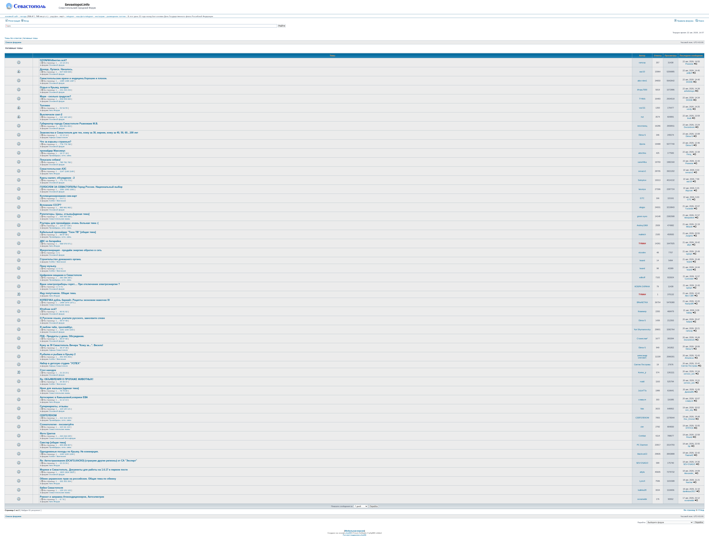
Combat (642, 436)
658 (61, 99)
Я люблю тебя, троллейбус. (56, 327)
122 (69, 490)
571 (69, 244)
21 (61, 373)
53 (61, 108)
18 (66, 153)
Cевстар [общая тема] (53, 442)
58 (66, 321)
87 (64, 235)
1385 (62, 81)
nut (642, 117)
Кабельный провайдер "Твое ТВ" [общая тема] (68, 232)
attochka (642, 153)
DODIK (689, 82)
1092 (67, 189)
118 (68, 226)
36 (61, 348)
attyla (642, 472)
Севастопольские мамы (59, 219)
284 (65, 278)
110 (61, 427)
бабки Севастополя (51, 487)
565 (65, 217)
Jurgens (689, 236)
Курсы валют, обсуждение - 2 (57, 177)
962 (69, 208)
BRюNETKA (642, 302)
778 (61, 144)
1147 (62, 171)
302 (61, 481)
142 (65, 117)
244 (65, 436)
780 (69, 144)
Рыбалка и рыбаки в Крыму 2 (58, 354)
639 (69, 72)
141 (61, 117)
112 (68, 427)
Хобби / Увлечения (57, 201)
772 (65, 180)
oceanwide (642, 499)
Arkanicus (689, 358)
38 (66, 348)
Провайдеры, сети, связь (60, 155)
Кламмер (642, 311)
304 (69, 481)
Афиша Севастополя (58, 137)
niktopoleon (689, 218)
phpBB (348, 533)
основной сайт (11, 16)
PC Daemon (642, 445)
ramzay (642, 62)
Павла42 (689, 455)
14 (64, 63)
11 (61, 400)
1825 (72, 472)
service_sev (689, 374)
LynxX (642, 481)
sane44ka (642, 162)
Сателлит (689, 279)
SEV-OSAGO (642, 463)
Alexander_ (689, 473)
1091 (62, 189)
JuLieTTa (642, 390)
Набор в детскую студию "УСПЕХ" (60, 363)
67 (64, 339)
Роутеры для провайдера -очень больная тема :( (69, 223)
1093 (72, 189)
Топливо (45, 105)
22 (64, 373)
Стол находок (48, 370)
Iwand (642, 260)
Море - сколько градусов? (55, 96)
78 (61, 391)
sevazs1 (642, 171)
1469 (62, 303)
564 (61, 217)
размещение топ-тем (116, 16)
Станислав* (642, 338)
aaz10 (642, 72)
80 (66, 391)
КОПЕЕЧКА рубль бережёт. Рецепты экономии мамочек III (75, 300)
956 (65, 445)
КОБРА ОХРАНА (642, 286)
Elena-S (642, 135)
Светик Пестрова (642, 364)
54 (64, 108)
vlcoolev (642, 252)
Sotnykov (642, 180)
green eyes (642, 216)
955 (61, 445)
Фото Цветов (47, 433)
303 (65, 481)
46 (64, 382)
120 (65, 409)
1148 (67, 171)
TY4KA (642, 99)
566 (69, 217)
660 (69, 99)
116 (61, 226)
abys (689, 245)
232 (65, 90)
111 (65, 427)
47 (66, 382)
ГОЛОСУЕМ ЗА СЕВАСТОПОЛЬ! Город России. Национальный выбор (81, 186)
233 (69, 90)
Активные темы (30, 38)
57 (64, 321)
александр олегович (642, 356)
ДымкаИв (689, 392)
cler (642, 427)
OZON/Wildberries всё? (53, 60)
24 (66, 463)
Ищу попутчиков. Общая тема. (58, 293)
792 (69, 162)
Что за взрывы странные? (55, 141)
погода (23, 16)
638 (65, 72)
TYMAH (642, 243)
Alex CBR (689, 296)
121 (69, 409)
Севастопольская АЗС (53, 168)
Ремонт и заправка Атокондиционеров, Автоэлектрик (72, 496)
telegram (70, 16)
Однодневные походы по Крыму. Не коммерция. (69, 451)
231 (61, 90)
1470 (67, 303)
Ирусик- (689, 190)
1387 (72, 81)
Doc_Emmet (689, 419)
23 (66, 373)
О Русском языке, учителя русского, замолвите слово (72, 318)
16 (61, 153)
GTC (642, 198)
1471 (72, 303)
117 (65, 226)
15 (66, 63)
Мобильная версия (354, 531)
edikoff (642, 277)
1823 (62, 472)
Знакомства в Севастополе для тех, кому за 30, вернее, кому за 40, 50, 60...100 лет (89, 132)
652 (69, 126)
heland (689, 322)
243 (61, 436)
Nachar (689, 482)
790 (61, 162)
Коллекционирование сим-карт (58, 196)
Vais (642, 409)
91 (64, 312)
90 (61, 312)
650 (61, 126)
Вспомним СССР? (50, 205)
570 (65, 244)
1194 (71, 454)
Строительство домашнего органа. (60, 259)
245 (69, 436)
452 (61, 357)
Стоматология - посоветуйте (57, 424)
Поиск (701, 21)
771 (61, 180)
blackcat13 (642, 454)
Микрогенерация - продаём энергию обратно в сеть (71, 250)
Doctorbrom (689, 127)
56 (61, 321)
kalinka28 (642, 490)
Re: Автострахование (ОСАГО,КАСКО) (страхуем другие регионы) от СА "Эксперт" (88, 460)
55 (66, 108)
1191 (62, 330)
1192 (67, 330)
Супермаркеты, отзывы (54, 406)
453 (65, 357)
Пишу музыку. (48, 266)
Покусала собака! (50, 159)
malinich (642, 234)
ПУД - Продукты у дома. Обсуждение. (62, 336)
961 (65, 208)
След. (701, 510)
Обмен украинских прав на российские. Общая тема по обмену (78, 478)
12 (61, 135)
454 (69, 357)
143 (69, 117)
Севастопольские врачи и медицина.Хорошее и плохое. (73, 78)
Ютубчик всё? (48, 309)
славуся (642, 399)
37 (64, 348)
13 (61, 63)
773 (69, 180)
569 (61, 244)
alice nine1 (642, 81)
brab (689, 118)
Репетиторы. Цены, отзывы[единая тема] (64, 214)
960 (61, 208)
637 (61, 72)
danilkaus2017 (689, 491)
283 (61, 278)
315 (69, 418)
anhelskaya (689, 91)
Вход (26, 21)
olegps (642, 207)
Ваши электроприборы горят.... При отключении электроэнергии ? (80, 284)
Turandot (689, 208)
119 (61, 409)
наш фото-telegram (84, 16)
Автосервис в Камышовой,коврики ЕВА (64, 397)
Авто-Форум (54, 110)
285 (69, 278)
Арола (642, 144)
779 (65, 144)
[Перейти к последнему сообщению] (695, 64)
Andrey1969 (642, 225)
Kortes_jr (642, 372)
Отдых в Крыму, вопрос (54, 87)
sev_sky (689, 410)
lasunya (642, 189)
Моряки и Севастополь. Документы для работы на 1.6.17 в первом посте (84, 469)
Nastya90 (689, 304)
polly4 (689, 73)
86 (61, 235)
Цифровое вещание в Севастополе (61, 275)
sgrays (689, 254)
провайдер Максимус (52, 150)
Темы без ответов (13, 38)
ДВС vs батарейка (50, 241)
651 (65, 126)
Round (689, 437)
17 (64, 153)
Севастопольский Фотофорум (62, 438)
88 (66, 235)
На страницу (689, 510)
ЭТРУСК (689, 428)
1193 (71, 330)
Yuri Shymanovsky (642, 329)
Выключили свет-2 (51, 114)
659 (65, 99)
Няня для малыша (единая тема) (59, 388)
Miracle (689, 227)
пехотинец (642, 126)
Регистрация (14, 21)
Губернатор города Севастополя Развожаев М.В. (69, 123)
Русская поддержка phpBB (354, 535)
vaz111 (642, 108)
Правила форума (685, 21)
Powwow (689, 64)
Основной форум (56, 65)
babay (689, 313)
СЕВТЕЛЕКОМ (48, 415)
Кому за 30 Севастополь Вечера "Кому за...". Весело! (71, 345)
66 (61, 339)
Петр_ (689, 154)
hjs (689, 446)
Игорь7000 (642, 90)
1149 (71, 171)
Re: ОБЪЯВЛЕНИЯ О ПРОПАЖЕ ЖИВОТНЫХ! (66, 379)
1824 (67, 472)
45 (61, 382)
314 (65, 418)
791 (65, 162)
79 (64, 391)
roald (642, 381)
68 (66, 339)
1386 (67, 81)
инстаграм (100, 16)
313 (61, 418)
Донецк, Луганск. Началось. (56, 69)
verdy (689, 109)
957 (69, 445)
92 (66, 312)
